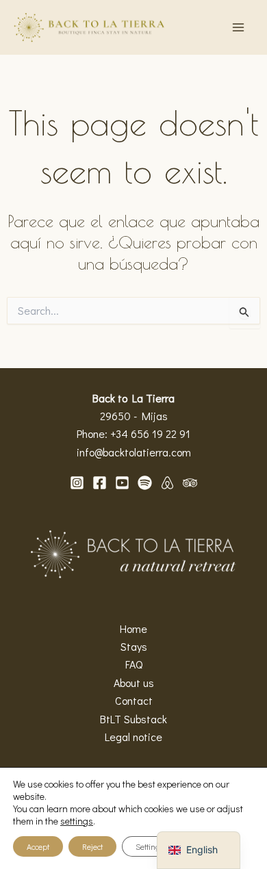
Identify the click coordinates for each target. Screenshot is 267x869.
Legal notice (133, 736)
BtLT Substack (133, 719)
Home (133, 628)
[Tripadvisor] (190, 483)
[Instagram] (77, 483)
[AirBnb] (167, 483)
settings (76, 821)
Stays (133, 646)
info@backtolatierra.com (134, 452)
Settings (150, 846)
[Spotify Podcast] (145, 483)
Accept (38, 846)
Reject (92, 846)
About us (134, 682)
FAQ (133, 664)
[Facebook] (99, 483)
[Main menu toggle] (238, 27)
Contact (134, 700)
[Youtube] (122, 483)
